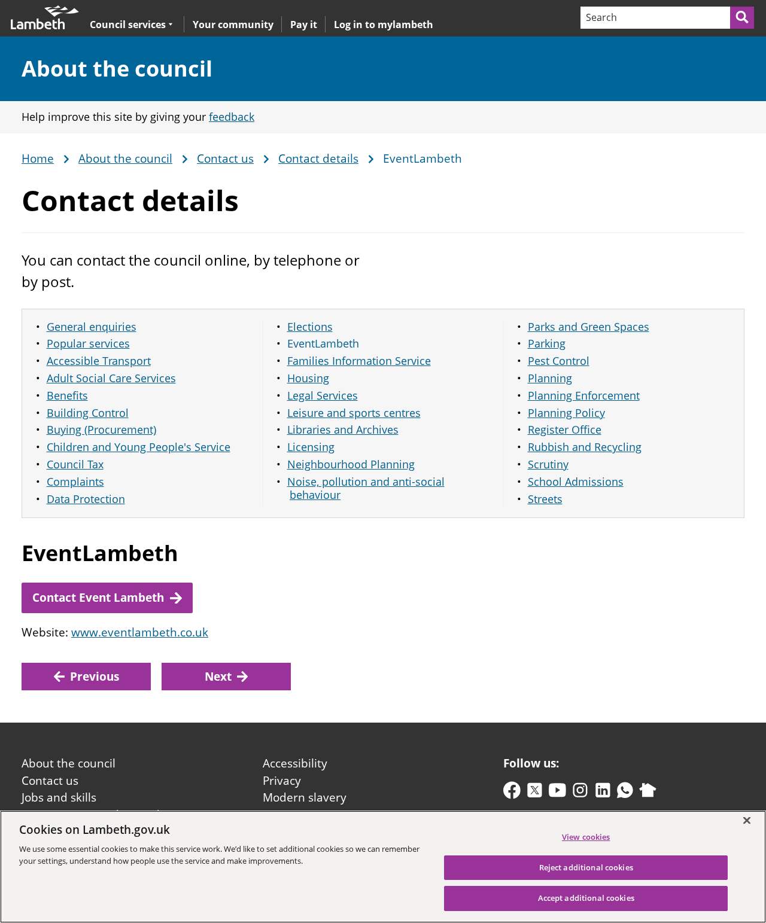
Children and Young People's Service (138, 447)
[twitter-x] (534, 793)
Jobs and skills (59, 797)
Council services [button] (128, 24)
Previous (94, 676)
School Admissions (576, 481)
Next (218, 676)
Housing (308, 378)
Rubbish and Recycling (585, 447)
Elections (310, 326)
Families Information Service (359, 361)
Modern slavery (304, 797)
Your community (233, 24)
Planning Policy (566, 413)
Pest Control (558, 361)
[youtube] (557, 793)
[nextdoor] (647, 793)
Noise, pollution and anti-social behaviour (366, 488)
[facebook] (512, 793)
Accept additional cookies (586, 897)
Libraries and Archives (343, 429)
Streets (545, 499)
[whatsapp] (625, 793)
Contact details (318, 159)
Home (38, 159)
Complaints (75, 481)
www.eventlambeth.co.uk (139, 632)
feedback (231, 116)
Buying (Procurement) (101, 429)
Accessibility (295, 763)
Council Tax (75, 464)
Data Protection (86, 499)
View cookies (586, 836)
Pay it (303, 24)
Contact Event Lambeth (98, 597)
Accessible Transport (99, 361)
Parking (547, 343)
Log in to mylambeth (383, 24)
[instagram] (580, 793)
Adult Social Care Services (111, 378)
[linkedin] (603, 793)
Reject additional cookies (586, 867)
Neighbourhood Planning (351, 464)
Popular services (88, 343)
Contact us (225, 159)
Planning (550, 378)
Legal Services (322, 395)
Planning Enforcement (584, 395)
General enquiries (91, 326)
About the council (117, 68)
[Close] (747, 820)
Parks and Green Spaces (588, 326)
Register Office (564, 429)
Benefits (67, 395)
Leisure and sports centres (354, 413)
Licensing (311, 447)
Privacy (282, 780)
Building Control (88, 413)
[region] (383, 867)
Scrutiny (548, 464)
